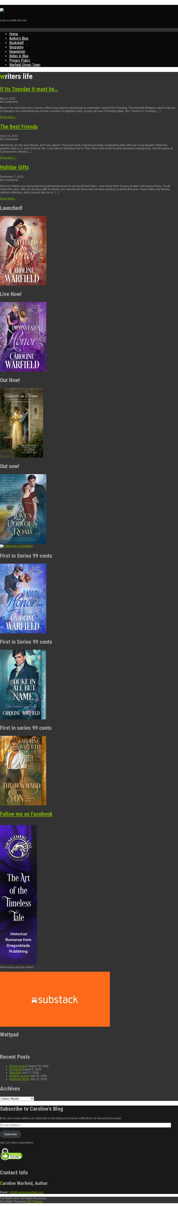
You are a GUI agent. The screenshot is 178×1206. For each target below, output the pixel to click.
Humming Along (19, 1079)
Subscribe (10, 1134)
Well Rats (15, 1072)
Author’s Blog (18, 38)
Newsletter (17, 51)
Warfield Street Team (24, 65)
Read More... (8, 117)
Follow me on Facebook (26, 814)
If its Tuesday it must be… (29, 89)
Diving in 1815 (18, 1066)
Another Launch (19, 1075)
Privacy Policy (19, 60)
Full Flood (15, 1069)
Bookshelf (16, 43)
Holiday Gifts (14, 167)
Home (13, 34)
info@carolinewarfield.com (26, 1192)
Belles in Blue (19, 56)
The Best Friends (19, 126)
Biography (16, 47)
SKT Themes (34, 1201)
